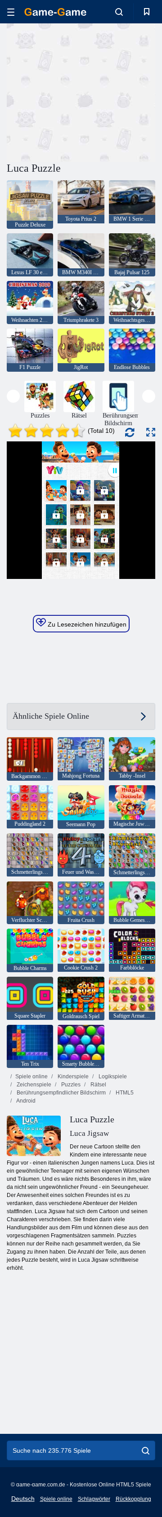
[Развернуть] (150, 432)
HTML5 (124, 1093)
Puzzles (70, 1084)
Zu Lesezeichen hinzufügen (86, 624)
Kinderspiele (72, 1076)
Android (25, 1101)
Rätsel (97, 1084)
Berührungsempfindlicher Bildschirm (60, 1093)
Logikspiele (112, 1076)
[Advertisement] (121, 91)
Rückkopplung (133, 1499)
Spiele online (31, 1076)
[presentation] (13, 396)
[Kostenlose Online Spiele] (55, 12)
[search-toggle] (119, 11)
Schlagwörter (94, 1499)
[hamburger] (11, 11)
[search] (145, 1450)
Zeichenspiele (33, 1084)
